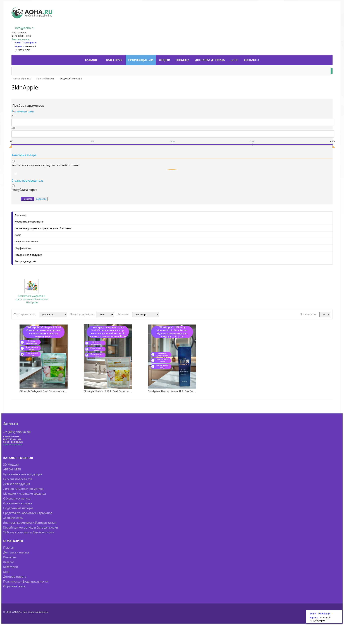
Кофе (18, 234)
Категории (10, 567)
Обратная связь (14, 586)
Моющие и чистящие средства (24, 494)
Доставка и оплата (16, 552)
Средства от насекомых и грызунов (27, 513)
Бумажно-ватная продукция (22, 474)
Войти (18, 42)
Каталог (8, 562)
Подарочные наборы (18, 508)
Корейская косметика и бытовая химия (30, 527)
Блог (6, 572)
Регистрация (30, 42)
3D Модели (11, 465)
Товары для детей (25, 261)
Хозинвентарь (13, 518)
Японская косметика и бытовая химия (29, 523)
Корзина (19, 46)
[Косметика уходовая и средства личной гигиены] (31, 286)
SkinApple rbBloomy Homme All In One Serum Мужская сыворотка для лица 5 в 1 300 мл (196, 391)
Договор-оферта (14, 577)
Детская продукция (16, 484)
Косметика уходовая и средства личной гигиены (43, 228)
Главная (9, 548)
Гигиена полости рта (17, 479)
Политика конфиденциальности (25, 581)
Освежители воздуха (17, 503)
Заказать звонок (20, 39)
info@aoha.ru (25, 27)
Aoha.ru (10, 423)
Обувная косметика (26, 241)
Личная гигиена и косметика (23, 489)
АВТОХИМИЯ (12, 469)
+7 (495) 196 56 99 (16, 432)
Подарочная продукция (28, 254)
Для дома (20, 215)
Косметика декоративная (29, 221)
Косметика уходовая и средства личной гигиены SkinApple (31, 299)
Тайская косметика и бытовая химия (28, 532)
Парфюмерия (23, 248)
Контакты (9, 557)
